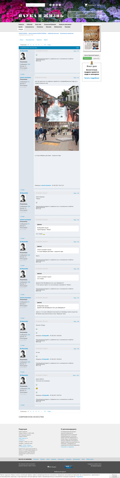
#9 (78, 349)
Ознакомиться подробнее (67, 447)
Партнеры (36, 459)
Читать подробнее (91, 78)
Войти (99, 5)
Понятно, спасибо (114, 475)
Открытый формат (50, 24)
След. (49, 45)
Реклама (67, 27)
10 (45, 45)
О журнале (68, 459)
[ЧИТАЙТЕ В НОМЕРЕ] (91, 20)
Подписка (40, 27)
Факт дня (38, 24)
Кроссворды (61, 459)
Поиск (21, 40)
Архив (20, 27)
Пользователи (30, 40)
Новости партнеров (65, 24)
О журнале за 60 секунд (85, 14)
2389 (28, 64)
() (92, 5)
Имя (75, 51)
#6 (78, 269)
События (29, 24)
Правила (39, 40)
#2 (78, 77)
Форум (21, 29)
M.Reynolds (45, 335)
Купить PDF (96, 58)
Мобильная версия (60, 471)
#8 (78, 321)
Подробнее (79, 476)
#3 (78, 193)
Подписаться (87, 58)
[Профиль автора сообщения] (23, 56)
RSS (78, 48)
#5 (78, 242)
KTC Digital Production (96, 465)
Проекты (42, 459)
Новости (21, 24)
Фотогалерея (76, 459)
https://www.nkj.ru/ (23, 438)
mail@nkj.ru (22, 440)
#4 (78, 220)
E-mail (22, 74)
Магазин (48, 27)
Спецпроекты (29, 27)
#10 (78, 375)
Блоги (48, 459)
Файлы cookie (89, 459)
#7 (78, 298)
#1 (78, 51)
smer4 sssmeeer (46, 185)
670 (28, 82)
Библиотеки (58, 27)
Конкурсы (53, 459)
